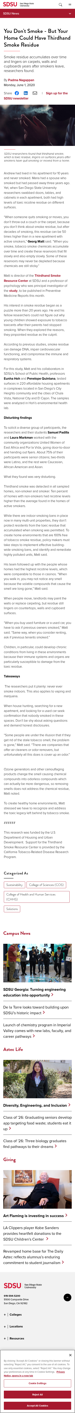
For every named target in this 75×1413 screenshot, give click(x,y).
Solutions (12, 909)
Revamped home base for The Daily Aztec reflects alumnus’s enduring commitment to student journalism (33, 1256)
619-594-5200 (12, 1296)
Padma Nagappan (21, 80)
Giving (9, 1159)
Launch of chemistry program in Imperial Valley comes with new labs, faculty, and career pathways (37, 1030)
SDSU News (11, 13)
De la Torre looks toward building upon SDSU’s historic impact (36, 1010)
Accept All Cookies (37, 1405)
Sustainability (14, 885)
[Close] (70, 1355)
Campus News (16, 933)
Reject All (37, 1394)
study (13, 290)
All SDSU (70, 4)
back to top (67, 1297)
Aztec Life (13, 1049)
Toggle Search (60, 4)
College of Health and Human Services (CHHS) (30, 897)
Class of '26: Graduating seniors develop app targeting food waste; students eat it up (37, 1123)
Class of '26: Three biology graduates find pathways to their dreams (34, 1143)
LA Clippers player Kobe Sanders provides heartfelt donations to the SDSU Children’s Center (32, 1233)
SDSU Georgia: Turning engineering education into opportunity (34, 992)
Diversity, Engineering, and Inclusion (35, 1105)
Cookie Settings (38, 1383)
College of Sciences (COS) (46, 885)
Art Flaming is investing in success (33, 1216)
